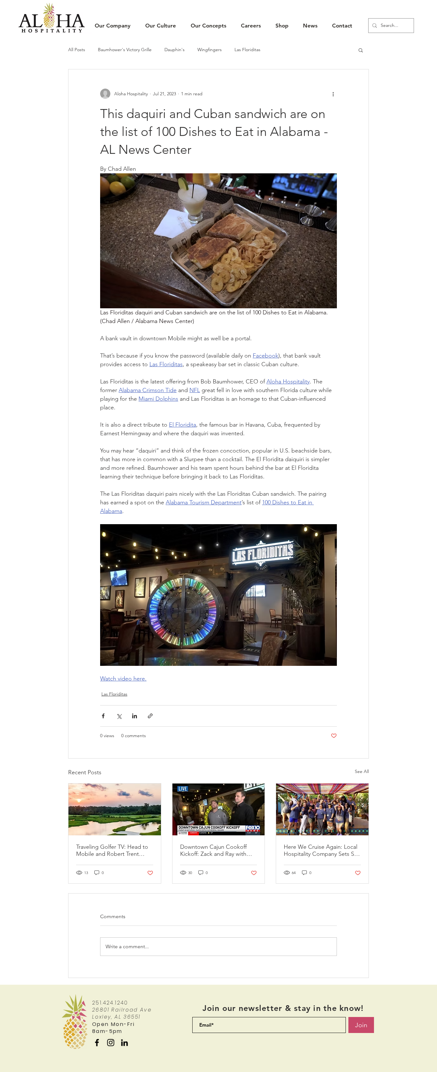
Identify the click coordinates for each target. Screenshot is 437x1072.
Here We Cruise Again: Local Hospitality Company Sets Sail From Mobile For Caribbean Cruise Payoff (322, 850)
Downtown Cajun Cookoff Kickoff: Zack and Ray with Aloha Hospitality (213, 850)
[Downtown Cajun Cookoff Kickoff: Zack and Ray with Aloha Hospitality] (218, 809)
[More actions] (333, 94)
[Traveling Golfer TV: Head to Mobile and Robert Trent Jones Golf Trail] (114, 809)
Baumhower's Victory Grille (125, 49)
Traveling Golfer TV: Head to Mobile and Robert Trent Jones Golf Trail (112, 850)
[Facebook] (97, 1042)
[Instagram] (110, 1042)
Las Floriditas (247, 49)
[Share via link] (150, 716)
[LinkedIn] (124, 1042)
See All (362, 771)
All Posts (76, 49)
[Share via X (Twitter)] (119, 716)
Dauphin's (174, 49)
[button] (112, 25)
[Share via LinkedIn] (134, 716)
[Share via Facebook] (103, 716)
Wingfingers (209, 49)
